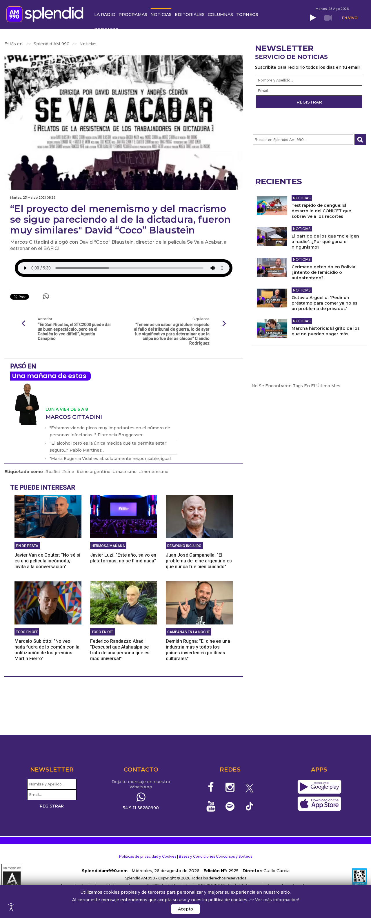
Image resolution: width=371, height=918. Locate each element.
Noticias (301, 198)
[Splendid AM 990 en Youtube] (210, 806)
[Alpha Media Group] (11, 878)
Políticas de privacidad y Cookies (147, 856)
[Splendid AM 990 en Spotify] (230, 806)
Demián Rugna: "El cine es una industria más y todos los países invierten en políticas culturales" (198, 649)
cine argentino (95, 471)
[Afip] (359, 878)
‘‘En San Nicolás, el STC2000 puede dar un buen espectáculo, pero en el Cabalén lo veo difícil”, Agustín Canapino (74, 331)
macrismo (126, 471)
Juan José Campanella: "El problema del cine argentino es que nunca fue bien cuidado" (199, 560)
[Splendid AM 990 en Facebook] (210, 787)
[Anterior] (23, 323)
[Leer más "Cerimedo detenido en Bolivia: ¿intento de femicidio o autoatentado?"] (272, 267)
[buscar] (360, 139)
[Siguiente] (224, 323)
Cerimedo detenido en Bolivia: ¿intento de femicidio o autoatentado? (324, 272)
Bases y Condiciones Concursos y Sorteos (215, 856)
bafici (54, 471)
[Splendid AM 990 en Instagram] (230, 787)
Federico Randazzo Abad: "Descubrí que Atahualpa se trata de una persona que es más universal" (120, 649)
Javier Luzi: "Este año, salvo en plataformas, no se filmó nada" (123, 558)
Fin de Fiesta (27, 546)
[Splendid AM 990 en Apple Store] (319, 804)
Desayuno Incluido (184, 546)
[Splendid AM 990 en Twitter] (249, 787)
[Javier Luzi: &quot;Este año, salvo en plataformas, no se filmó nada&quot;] (123, 516)
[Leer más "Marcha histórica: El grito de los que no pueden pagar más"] (272, 328)
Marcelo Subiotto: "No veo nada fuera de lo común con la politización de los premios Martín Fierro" (46, 649)
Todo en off (27, 632)
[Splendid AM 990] (46, 13)
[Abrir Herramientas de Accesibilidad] (11, 907)
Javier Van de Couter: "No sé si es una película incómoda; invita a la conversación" (47, 560)
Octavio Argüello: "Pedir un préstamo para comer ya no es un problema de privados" (324, 303)
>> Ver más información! (274, 899)
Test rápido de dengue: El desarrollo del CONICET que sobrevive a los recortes (321, 211)
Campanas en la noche (188, 632)
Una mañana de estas (49, 376)
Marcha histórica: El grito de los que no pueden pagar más (326, 331)
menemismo (155, 471)
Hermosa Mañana (108, 546)
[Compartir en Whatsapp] (46, 296)
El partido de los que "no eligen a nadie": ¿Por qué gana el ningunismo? (325, 241)
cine (69, 471)
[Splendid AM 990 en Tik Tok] (249, 806)
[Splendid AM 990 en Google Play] (319, 787)
